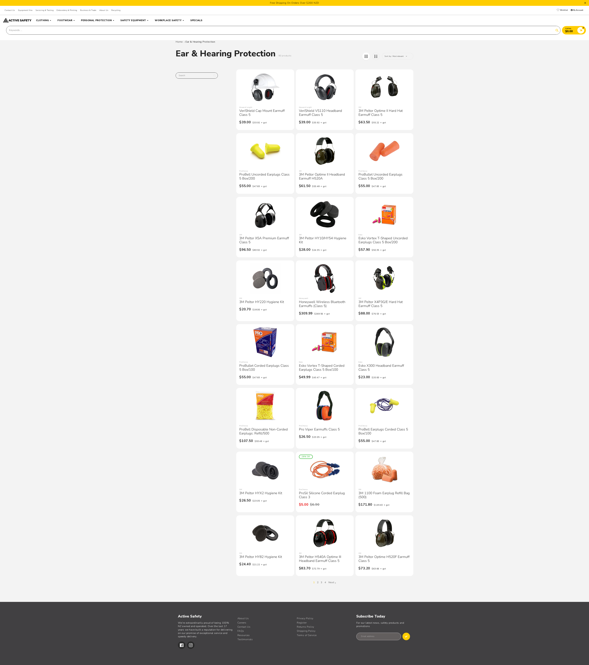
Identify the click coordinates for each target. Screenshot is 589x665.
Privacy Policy (305, 618)
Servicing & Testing (45, 10)
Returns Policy (305, 627)
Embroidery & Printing (67, 10)
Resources (243, 635)
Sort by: (388, 56)
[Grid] (366, 56)
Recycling (115, 10)
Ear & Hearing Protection (200, 42)
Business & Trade (88, 10)
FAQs (240, 631)
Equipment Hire (25, 10)
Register (302, 622)
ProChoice (243, 171)
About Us (103, 10)
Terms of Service (307, 635)
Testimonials (245, 639)
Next (331, 582)
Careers (241, 622)
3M (359, 107)
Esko (360, 235)
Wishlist (563, 10)
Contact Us (10, 10)
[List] (376, 56)
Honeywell (303, 298)
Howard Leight (245, 107)
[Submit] (406, 636)
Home (179, 42)
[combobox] (197, 76)
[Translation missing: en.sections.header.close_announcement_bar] (585, 2)
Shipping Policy (306, 631)
